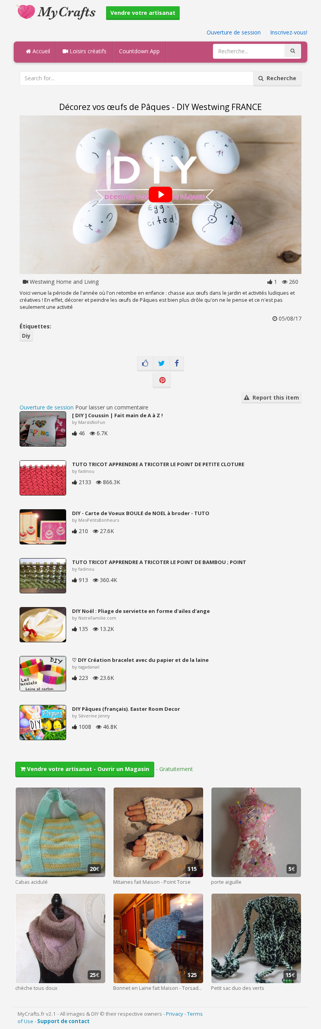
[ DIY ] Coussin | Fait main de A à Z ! (117, 415)
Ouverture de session (234, 32)
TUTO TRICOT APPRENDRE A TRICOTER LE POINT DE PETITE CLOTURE (158, 464)
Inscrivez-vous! (288, 32)
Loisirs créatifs (87, 51)
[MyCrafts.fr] (57, 11)
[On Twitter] (161, 363)
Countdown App (139, 51)
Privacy (174, 1013)
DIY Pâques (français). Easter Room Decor (126, 708)
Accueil (40, 51)
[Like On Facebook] (145, 363)
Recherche (279, 78)
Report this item (274, 397)
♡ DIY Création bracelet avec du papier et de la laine (140, 659)
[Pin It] (162, 380)
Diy (26, 335)
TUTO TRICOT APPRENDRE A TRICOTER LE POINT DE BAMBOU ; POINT (159, 562)
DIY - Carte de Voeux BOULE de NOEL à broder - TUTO (140, 513)
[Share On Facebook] (177, 363)
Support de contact (63, 1021)
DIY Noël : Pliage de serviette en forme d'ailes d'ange (141, 611)
